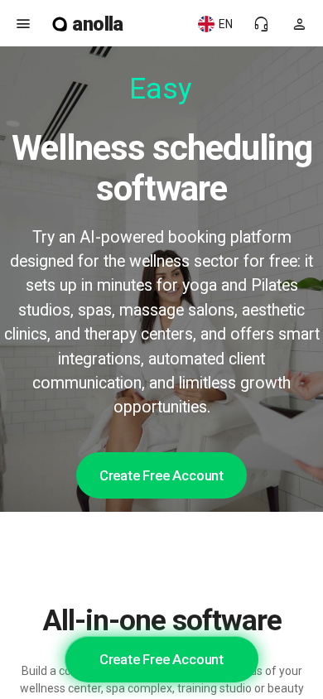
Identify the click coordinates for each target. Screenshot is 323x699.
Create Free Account (161, 475)
